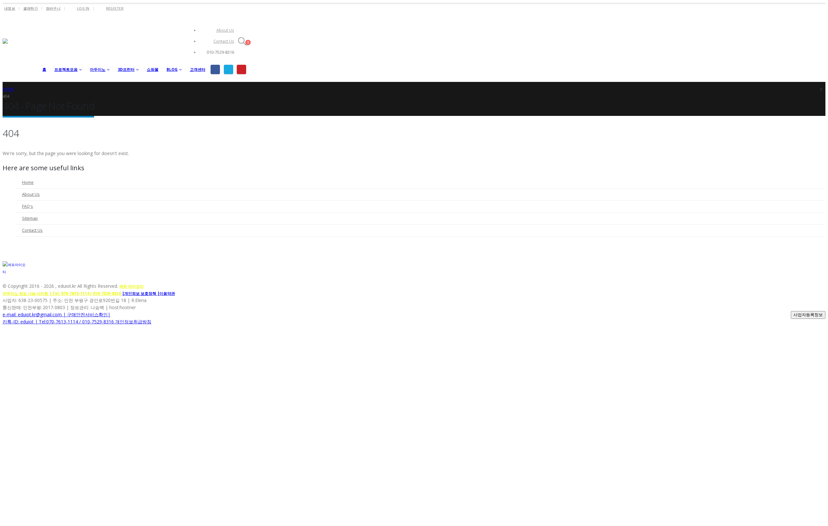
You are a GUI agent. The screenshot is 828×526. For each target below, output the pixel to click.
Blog (172, 69)
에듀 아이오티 (131, 286)
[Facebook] (215, 69)
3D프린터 (126, 69)
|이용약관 (166, 293)
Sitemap (30, 218)
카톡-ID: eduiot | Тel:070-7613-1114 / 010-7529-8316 (59, 322)
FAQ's (27, 206)
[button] (242, 41)
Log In (83, 8)
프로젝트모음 (66, 69)
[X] (228, 69)
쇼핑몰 (152, 69)
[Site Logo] (20, 47)
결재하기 (30, 8)
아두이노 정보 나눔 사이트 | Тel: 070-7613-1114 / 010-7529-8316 (62, 293)
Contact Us (223, 41)
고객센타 (197, 69)
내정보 (9, 8)
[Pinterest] (241, 69)
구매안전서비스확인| (88, 314)
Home (28, 182)
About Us (225, 30)
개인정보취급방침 (133, 322)
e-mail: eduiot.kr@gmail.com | (35, 314)
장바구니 (53, 8)
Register (115, 8)
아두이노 (97, 69)
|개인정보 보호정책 (139, 293)
